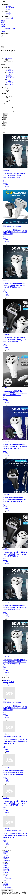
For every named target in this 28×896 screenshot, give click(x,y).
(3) (9, 81)
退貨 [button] (9, 29)
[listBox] (14, 128)
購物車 (2, 22)
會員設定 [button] (12, 29)
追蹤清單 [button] (5, 29)
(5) (9, 76)
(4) (10, 77)
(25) (9, 70)
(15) (9, 72)
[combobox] (14, 51)
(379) (8, 69)
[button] (14, 10)
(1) (9, 82)
